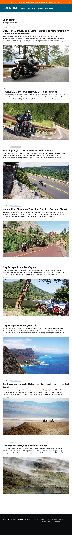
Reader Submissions (45, 521)
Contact (36, 519)
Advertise (54, 519)
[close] (69, 2)
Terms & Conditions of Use (50, 524)
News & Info (49, 8)
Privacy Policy (56, 521)
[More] (55, 8)
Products (40, 8)
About (42, 519)
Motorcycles (31, 8)
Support (48, 519)
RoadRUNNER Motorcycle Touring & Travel (14, 519)
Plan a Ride (62, 519)
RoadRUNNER (10, 8)
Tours (23, 8)
